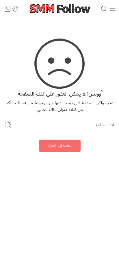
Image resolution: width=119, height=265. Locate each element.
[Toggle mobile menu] (112, 8)
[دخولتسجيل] (15, 8)
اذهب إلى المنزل (60, 145)
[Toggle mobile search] (104, 9)
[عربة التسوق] (7, 8)
